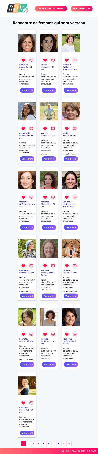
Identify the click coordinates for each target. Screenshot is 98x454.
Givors (44, 135)
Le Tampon (46, 341)
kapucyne (67, 339)
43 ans (73, 135)
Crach (22, 341)
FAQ (62, 451)
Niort (65, 135)
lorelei (44, 64)
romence (45, 202)
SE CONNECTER (82, 8)
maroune (23, 407)
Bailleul (66, 272)
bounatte (23, 339)
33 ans (74, 272)
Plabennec (24, 135)
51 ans (74, 69)
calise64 (67, 270)
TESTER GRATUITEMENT (51, 8)
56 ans (22, 69)
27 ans (52, 135)
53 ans (31, 272)
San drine (67, 202)
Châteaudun (24, 204)
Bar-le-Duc (24, 410)
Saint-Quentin (47, 272)
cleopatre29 (24, 133)
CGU (68, 451)
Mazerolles (46, 204)
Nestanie (23, 202)
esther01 (67, 64)
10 (69, 443)
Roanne (22, 272)
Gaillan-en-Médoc (68, 68)
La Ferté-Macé (69, 341)
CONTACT (91, 451)
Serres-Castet (25, 67)
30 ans (66, 343)
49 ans (30, 341)
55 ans (44, 275)
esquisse (45, 270)
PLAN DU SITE (78, 451)
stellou (66, 133)
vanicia (44, 133)
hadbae (44, 339)
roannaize (23, 270)
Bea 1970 (23, 64)
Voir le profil (27, 90)
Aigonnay (45, 67)
